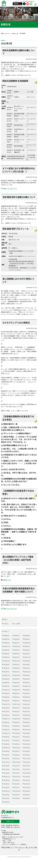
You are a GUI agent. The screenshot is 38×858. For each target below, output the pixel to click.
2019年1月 (17, 744)
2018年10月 (17, 747)
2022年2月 (6, 700)
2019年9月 (27, 733)
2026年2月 (6, 643)
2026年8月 (6, 635)
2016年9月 (27, 776)
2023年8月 (6, 679)
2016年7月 (17, 780)
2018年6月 (27, 751)
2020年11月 (6, 718)
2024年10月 (17, 661)
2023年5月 (6, 682)
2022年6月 (27, 693)
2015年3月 (27, 798)
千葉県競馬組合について (9, 839)
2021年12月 (27, 700)
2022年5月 (6, 697)
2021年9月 (27, 704)
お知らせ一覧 (15, 33)
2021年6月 (27, 708)
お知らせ (5, 623)
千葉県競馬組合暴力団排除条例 (11, 834)
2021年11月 (6, 704)
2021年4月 (17, 711)
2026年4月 (17, 639)
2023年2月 (6, 686)
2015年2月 (6, 802)
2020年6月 (27, 722)
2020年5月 (6, 726)
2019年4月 (17, 740)
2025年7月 (17, 650)
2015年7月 (17, 794)
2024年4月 (17, 668)
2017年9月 (27, 762)
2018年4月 (17, 755)
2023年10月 (17, 675)
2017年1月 (17, 773)
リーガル (3, 830)
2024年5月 (6, 668)
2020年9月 (27, 718)
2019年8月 (6, 737)
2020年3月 (27, 726)
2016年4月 (17, 784)
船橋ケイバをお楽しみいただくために (12, 837)
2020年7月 (17, 722)
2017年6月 (27, 765)
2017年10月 (17, 762)
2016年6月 (27, 780)
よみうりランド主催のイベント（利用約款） (14, 844)
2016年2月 (6, 787)
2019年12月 (27, 729)
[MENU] (35, 4)
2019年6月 (27, 737)
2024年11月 (6, 661)
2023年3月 (27, 682)
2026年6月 (27, 635)
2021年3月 (27, 711)
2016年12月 (27, 773)
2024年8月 (6, 664)
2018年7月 (17, 751)
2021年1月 (17, 715)
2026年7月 (17, 635)
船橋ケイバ (3, 3)
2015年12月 (27, 787)
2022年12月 (27, 686)
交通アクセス (10, 821)
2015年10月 (17, 791)
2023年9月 (27, 675)
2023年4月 (17, 682)
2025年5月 (6, 653)
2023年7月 (17, 679)
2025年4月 (17, 653)
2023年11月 (6, 675)
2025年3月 (27, 653)
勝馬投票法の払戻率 (7, 832)
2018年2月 (6, 758)
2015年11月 (6, 791)
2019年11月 (6, 733)
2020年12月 (27, 715)
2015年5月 (6, 798)
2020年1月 (17, 729)
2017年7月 (17, 765)
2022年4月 (17, 697)
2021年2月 (6, 715)
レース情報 (17, 623)
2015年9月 (27, 791)
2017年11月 (6, 762)
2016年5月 (6, 784)
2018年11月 (6, 747)
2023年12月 (27, 671)
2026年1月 (17, 643)
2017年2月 (6, 773)
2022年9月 (27, 690)
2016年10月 (17, 776)
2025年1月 (17, 657)
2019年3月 (27, 740)
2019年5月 (6, 740)
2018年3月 (27, 755)
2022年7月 (17, 693)
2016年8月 (6, 780)
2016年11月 (6, 776)
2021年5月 (6, 711)
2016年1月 (17, 787)
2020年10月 (17, 718)
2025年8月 (6, 650)
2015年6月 (27, 794)
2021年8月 (6, 708)
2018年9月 (27, 747)
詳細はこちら (7, 580)
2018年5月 (6, 755)
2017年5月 (6, 769)
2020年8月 (6, 722)
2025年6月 (27, 650)
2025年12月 (27, 643)
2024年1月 (17, 671)
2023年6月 (27, 679)
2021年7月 (17, 708)
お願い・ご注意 (6, 841)
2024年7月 (17, 664)
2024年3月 (27, 668)
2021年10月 (17, 704)
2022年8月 (6, 693)
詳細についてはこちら (10, 188)
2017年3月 (27, 769)
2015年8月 (6, 794)
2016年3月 (27, 784)
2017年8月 (6, 765)
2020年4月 (17, 726)
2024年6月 (27, 664)
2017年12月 (27, 758)
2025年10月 (17, 646)
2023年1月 (17, 686)
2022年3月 (27, 697)
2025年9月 (27, 646)
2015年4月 (17, 798)
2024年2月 (6, 671)
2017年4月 (17, 769)
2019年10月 (17, 733)
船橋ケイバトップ (5, 33)
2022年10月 (17, 690)
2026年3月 (27, 639)
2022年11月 (6, 690)
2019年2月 (6, 744)
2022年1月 (17, 700)
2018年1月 (17, 758)
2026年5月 (6, 639)
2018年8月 (6, 751)
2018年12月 (27, 744)
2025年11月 (6, 646)
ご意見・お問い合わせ (8, 842)
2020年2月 (6, 729)
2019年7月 (17, 737)
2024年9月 (27, 661)
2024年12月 (27, 657)
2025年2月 (6, 657)
